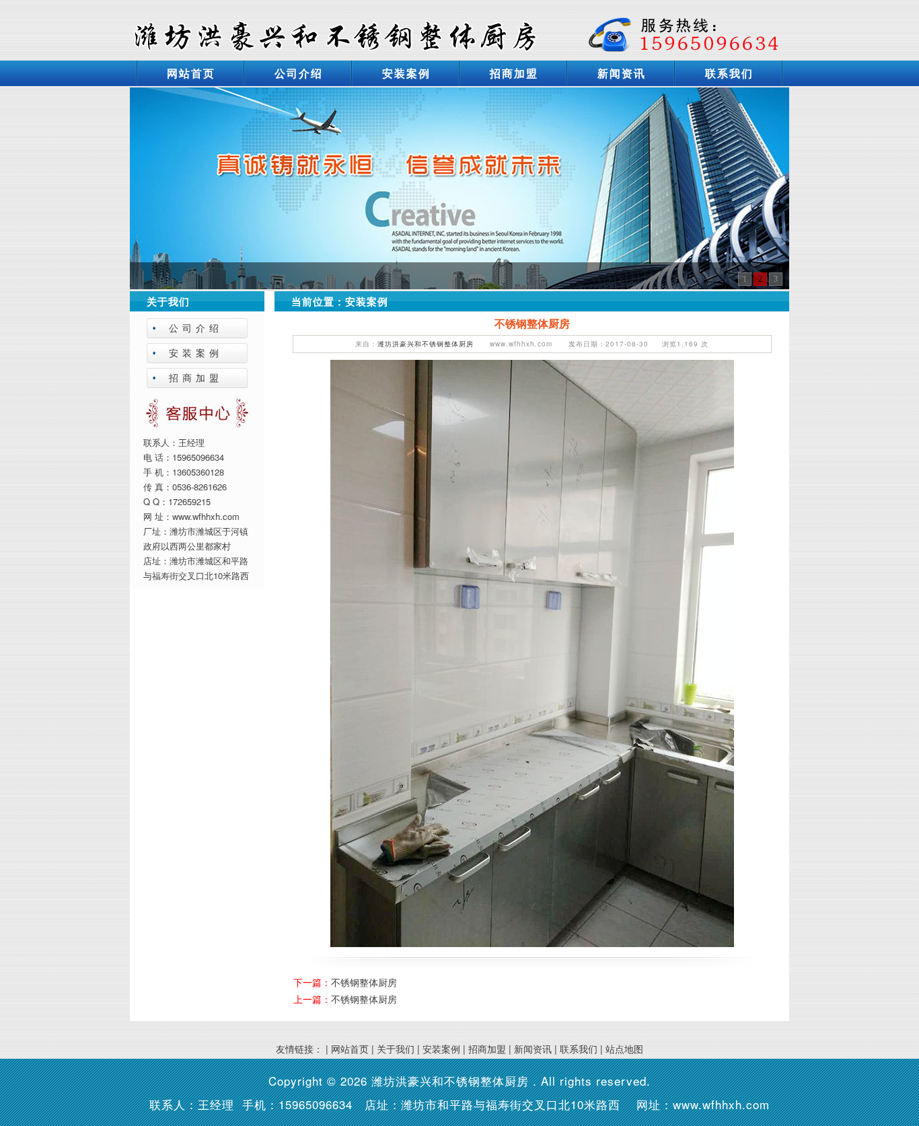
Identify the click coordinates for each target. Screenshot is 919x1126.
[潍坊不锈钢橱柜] (459, 187)
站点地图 (624, 1048)
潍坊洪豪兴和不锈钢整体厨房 (425, 343)
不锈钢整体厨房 (364, 982)
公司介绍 (298, 73)
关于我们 (395, 1048)
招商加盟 (514, 73)
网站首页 (191, 73)
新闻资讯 (621, 73)
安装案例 (406, 73)
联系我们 (729, 73)
